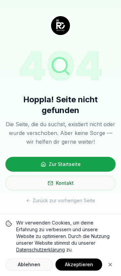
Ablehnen (29, 264)
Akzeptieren (79, 264)
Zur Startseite (65, 164)
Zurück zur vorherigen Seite (64, 200)
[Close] (110, 264)
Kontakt (65, 183)
